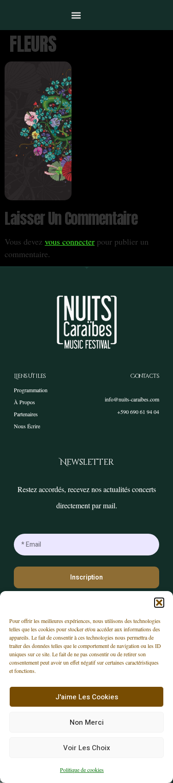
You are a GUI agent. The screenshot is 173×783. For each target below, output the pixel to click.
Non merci (87, 722)
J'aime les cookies (86, 697)
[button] (159, 602)
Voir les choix (86, 748)
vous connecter (70, 241)
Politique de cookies (82, 769)
